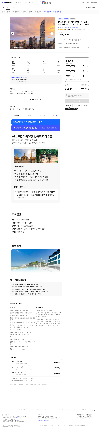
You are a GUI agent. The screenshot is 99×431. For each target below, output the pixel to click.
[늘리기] (87, 66)
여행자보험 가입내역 (56, 410)
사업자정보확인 (18, 417)
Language (93, 410)
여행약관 (46, 410)
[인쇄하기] (86, 34)
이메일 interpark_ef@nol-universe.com (85, 417)
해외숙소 (8, 12)
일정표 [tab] (29, 115)
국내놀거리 (38, 12)
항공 (3, 12)
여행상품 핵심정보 (79, 29)
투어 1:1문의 (40, 420)
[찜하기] (81, 34)
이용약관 (11, 410)
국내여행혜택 (57, 12)
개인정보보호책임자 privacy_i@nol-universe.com (87, 418)
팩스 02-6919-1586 (42, 417)
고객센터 (84, 409)
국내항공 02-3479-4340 (54, 418)
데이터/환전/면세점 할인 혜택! (71, 47)
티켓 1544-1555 (49, 416)
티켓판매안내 (68, 410)
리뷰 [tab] (55, 115)
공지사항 (76, 410)
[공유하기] (83, 34)
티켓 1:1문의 (46, 420)
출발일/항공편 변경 (36, 99)
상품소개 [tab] (16, 115)
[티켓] (13, 7)
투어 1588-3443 (41, 416)
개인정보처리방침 (21, 410)
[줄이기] (80, 66)
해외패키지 (16, 12)
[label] (77, 60)
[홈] (3, 7)
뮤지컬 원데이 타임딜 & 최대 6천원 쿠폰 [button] (26, 2)
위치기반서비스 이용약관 (34, 410)
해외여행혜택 (47, 12)
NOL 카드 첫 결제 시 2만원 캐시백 (72, 40)
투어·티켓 (24, 12)
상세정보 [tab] (42, 115)
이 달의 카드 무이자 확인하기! (71, 43)
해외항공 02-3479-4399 (43, 418)
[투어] (8, 7)
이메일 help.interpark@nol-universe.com (55, 417)
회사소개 (4, 410)
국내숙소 (30, 12)
